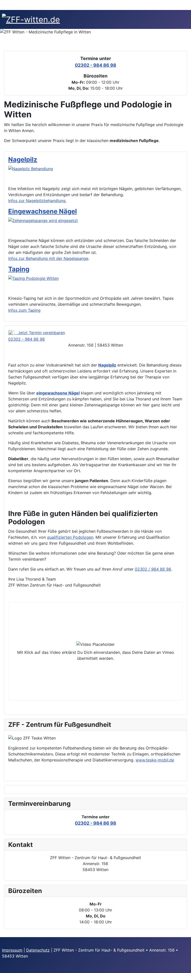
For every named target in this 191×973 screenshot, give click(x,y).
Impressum (12, 950)
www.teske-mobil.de (155, 759)
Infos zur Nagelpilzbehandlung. (37, 200)
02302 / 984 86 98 (153, 569)
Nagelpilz (22, 159)
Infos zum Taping (24, 310)
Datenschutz (38, 950)
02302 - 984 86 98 (95, 65)
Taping (18, 269)
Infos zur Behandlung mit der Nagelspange (48, 258)
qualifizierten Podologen (70, 537)
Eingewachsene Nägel (42, 211)
